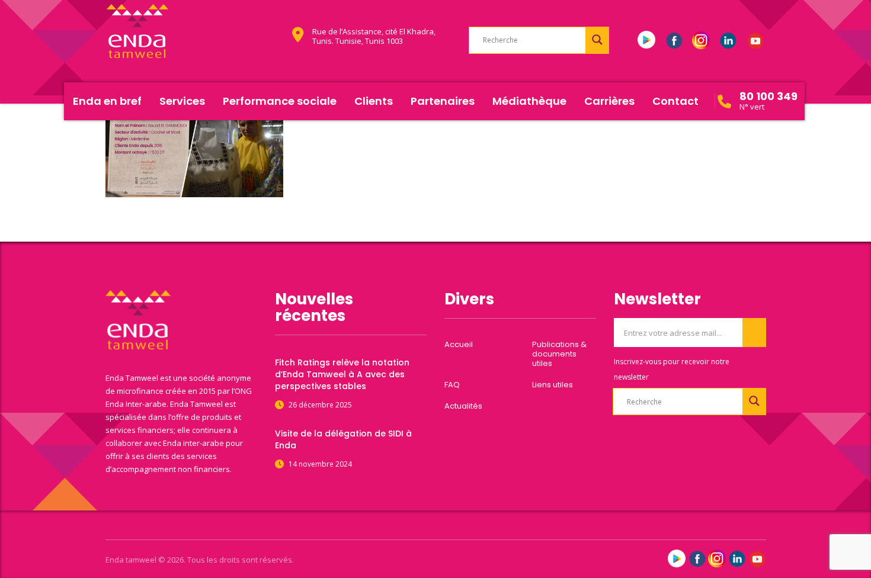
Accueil (458, 344)
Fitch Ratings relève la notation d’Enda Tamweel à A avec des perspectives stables (342, 374)
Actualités (463, 406)
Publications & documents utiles (559, 354)
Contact (675, 101)
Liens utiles (552, 385)
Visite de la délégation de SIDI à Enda (343, 439)
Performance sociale (280, 101)
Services (182, 101)
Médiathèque (529, 101)
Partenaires (443, 101)
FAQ (452, 385)
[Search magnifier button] (597, 39)
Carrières (609, 101)
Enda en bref (107, 101)
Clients (373, 101)
